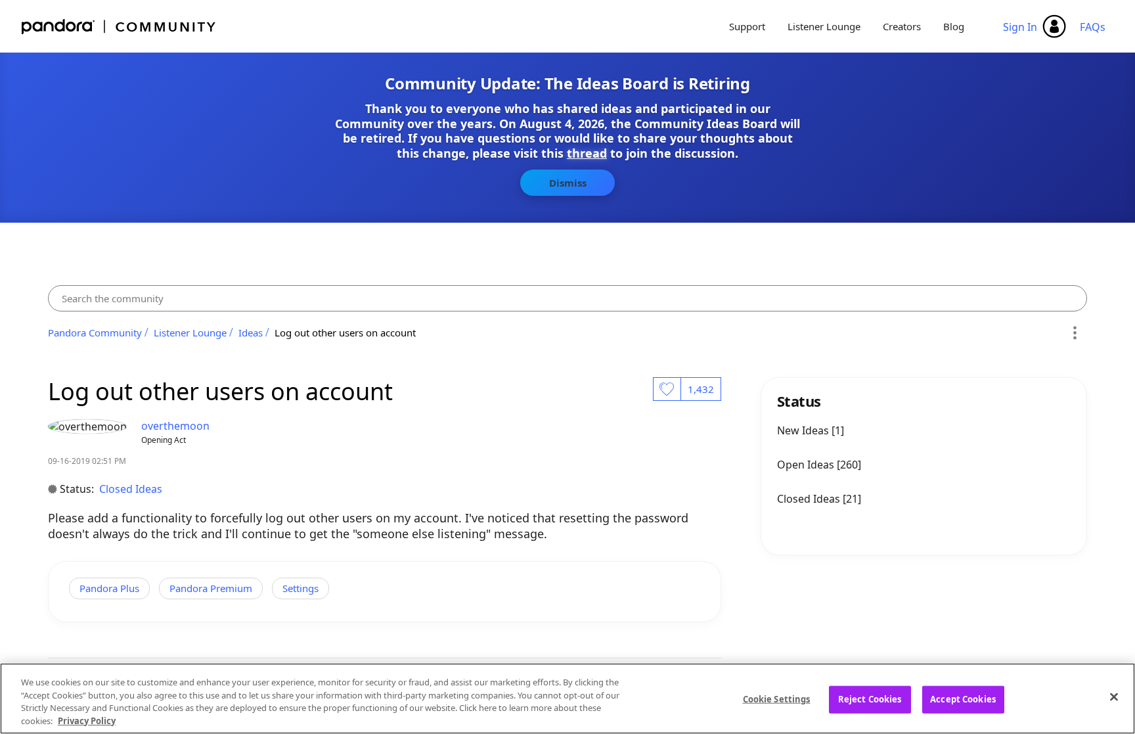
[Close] (1114, 696)
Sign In (1020, 27)
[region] (567, 698)
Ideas (250, 332)
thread (587, 153)
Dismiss (568, 182)
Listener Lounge (824, 26)
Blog (953, 26)
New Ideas (804, 430)
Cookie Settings (777, 699)
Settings (300, 588)
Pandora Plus (109, 588)
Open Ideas (807, 464)
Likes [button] (666, 389)
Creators (902, 26)
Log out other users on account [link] (345, 332)
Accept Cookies (963, 699)
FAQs (1092, 27)
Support (747, 26)
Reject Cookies (870, 699)
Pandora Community (119, 26)
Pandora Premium (210, 588)
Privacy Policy (87, 720)
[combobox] (567, 298)
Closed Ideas (130, 489)
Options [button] (1075, 332)
